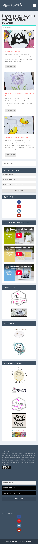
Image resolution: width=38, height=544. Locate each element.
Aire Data (29, 541)
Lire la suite (10, 66)
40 (27, 98)
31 (27, 54)
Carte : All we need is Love (16, 137)
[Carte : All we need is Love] (19, 125)
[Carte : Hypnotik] (19, 39)
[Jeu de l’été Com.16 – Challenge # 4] (19, 81)
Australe (9, 54)
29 (28, 140)
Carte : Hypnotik (12, 51)
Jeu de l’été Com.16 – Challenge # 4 (19, 94)
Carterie (22, 54)
